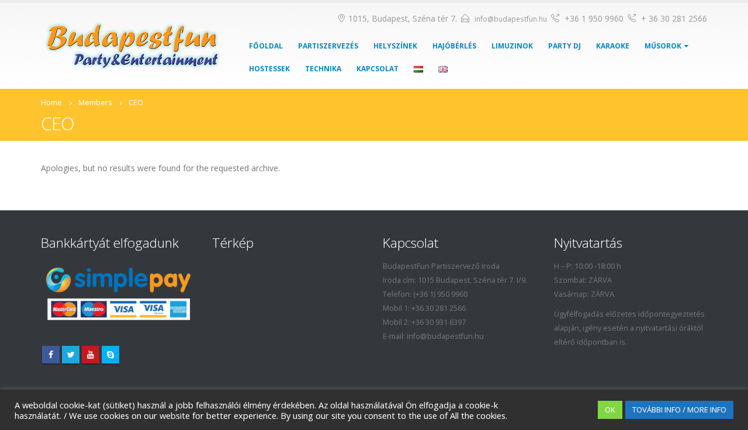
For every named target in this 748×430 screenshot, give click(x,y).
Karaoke (612, 46)
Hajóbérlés (454, 46)
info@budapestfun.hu (511, 19)
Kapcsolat (377, 69)
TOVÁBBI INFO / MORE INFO (679, 409)
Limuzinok (512, 46)
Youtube (90, 354)
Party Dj (564, 46)
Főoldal (266, 46)
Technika (323, 69)
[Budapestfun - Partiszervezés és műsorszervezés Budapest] (132, 46)
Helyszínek (395, 46)
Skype (110, 354)
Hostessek (269, 69)
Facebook (51, 354)
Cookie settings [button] (559, 410)
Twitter (70, 354)
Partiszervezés (328, 46)
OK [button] (610, 409)
